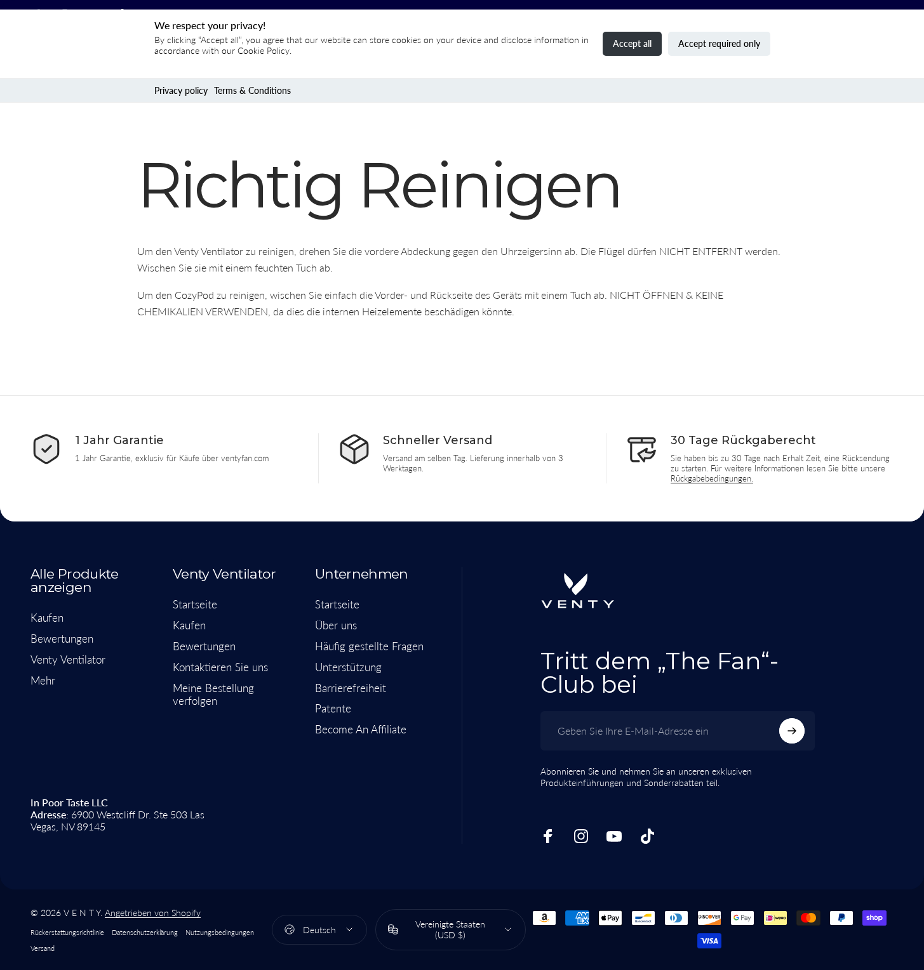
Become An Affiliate (360, 729)
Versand (42, 948)
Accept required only (719, 43)
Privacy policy (181, 90)
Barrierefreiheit (350, 687)
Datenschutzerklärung (145, 932)
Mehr (42, 680)
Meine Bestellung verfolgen (213, 694)
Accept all (632, 43)
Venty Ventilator (67, 659)
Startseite (195, 604)
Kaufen (47, 618)
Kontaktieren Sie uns (220, 667)
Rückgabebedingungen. (712, 478)
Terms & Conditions (252, 90)
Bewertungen (61, 638)
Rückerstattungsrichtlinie (67, 932)
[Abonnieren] (792, 731)
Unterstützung (348, 667)
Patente (333, 708)
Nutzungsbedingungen (219, 932)
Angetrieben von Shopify (153, 912)
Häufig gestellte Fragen (369, 646)
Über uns (336, 625)
